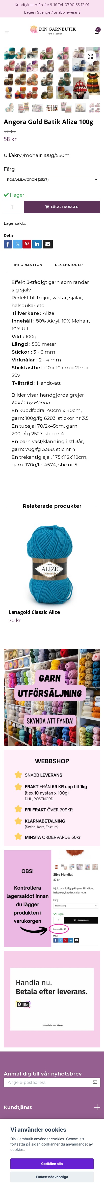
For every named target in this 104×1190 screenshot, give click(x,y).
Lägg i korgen (65, 207)
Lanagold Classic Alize (34, 612)
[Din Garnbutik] (53, 32)
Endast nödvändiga (52, 1177)
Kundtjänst (18, 1107)
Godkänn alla (52, 1164)
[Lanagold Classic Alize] (52, 565)
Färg (9, 169)
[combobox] (52, 180)
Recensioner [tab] (69, 265)
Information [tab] (28, 265)
